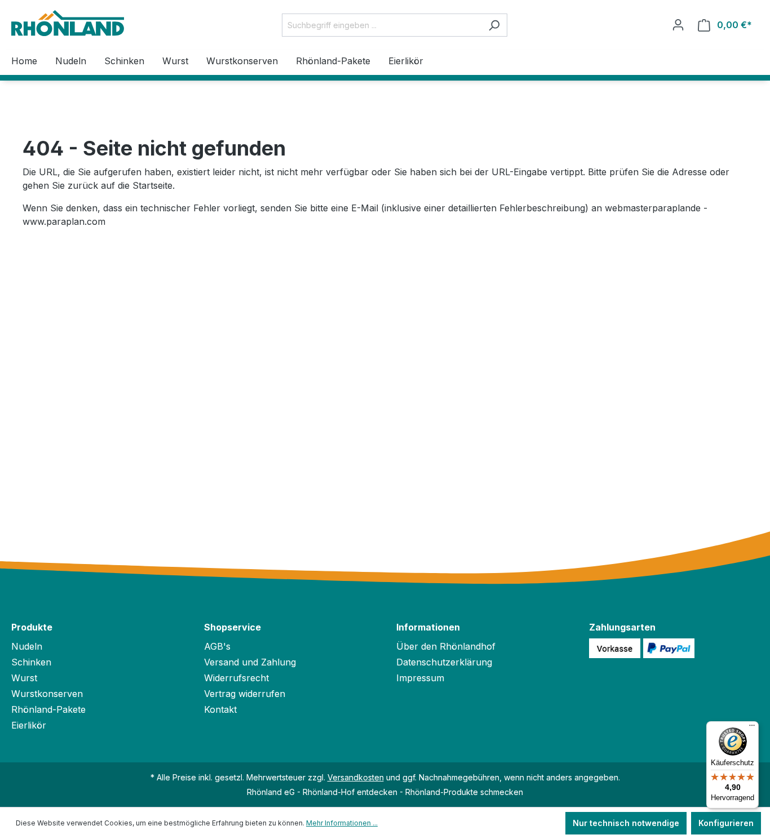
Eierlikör (28, 725)
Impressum (420, 677)
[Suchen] (494, 25)
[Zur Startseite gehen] (67, 23)
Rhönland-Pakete (48, 709)
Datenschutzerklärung (444, 662)
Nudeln (26, 646)
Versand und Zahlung (250, 662)
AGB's (217, 646)
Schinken (31, 662)
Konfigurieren (726, 823)
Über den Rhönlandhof (445, 646)
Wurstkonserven (47, 693)
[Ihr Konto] (678, 24)
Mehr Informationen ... (342, 823)
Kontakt (220, 709)
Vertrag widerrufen (244, 693)
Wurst (24, 677)
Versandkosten (356, 777)
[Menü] (752, 728)
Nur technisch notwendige (626, 823)
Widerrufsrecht (236, 677)
